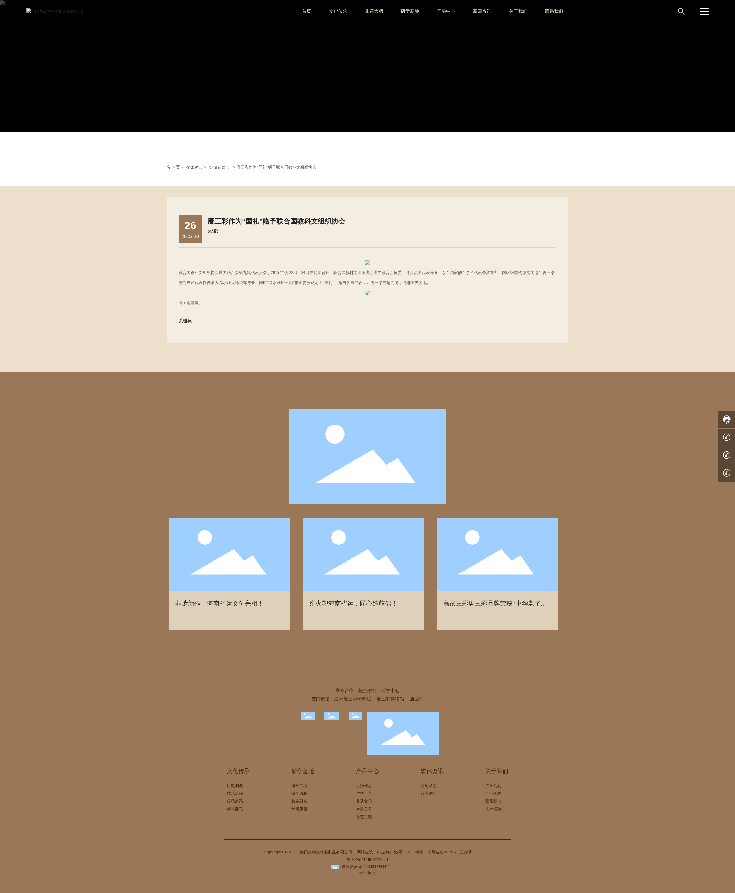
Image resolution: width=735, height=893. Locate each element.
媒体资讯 (194, 167)
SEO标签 (416, 852)
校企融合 (367, 690)
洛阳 (398, 852)
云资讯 (465, 852)
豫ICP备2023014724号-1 (367, 859)
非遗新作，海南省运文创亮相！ (219, 603)
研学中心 (390, 690)
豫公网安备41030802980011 (366, 867)
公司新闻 (217, 167)
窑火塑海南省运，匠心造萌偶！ (353, 603)
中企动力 (385, 852)
